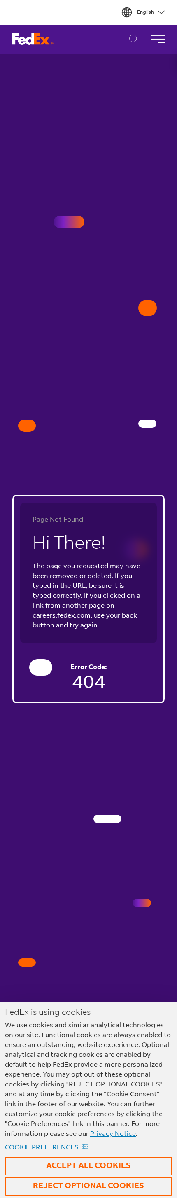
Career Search (132, 39)
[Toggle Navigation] (158, 39)
